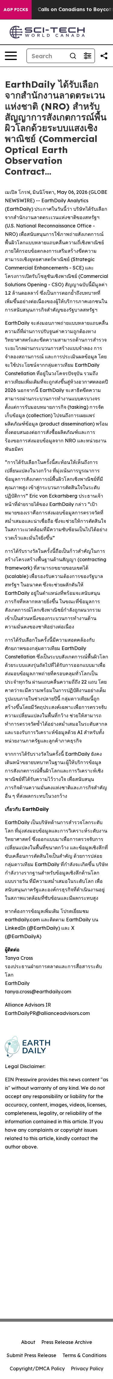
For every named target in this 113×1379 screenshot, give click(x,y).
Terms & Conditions (84, 1355)
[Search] (73, 56)
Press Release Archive (66, 1342)
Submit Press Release (31, 1355)
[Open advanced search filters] (87, 56)
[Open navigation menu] (11, 56)
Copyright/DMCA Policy (37, 1368)
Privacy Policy (87, 1368)
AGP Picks (16, 9)
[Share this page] (104, 56)
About (28, 1342)
